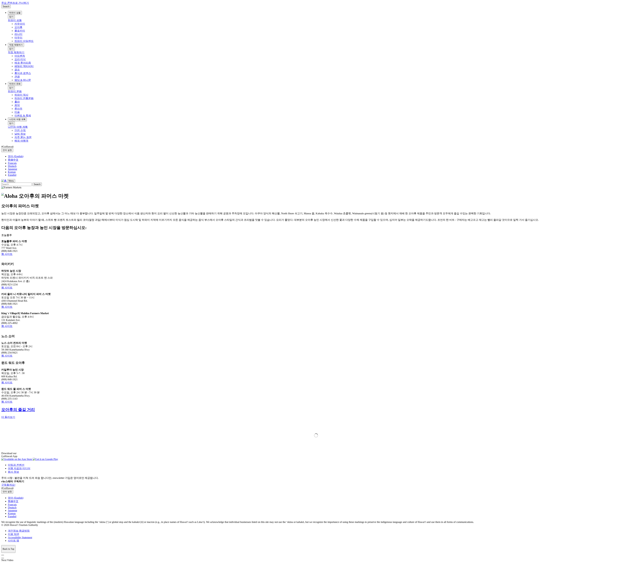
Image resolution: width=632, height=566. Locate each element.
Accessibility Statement (20, 537)
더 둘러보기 (8, 417)
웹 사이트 (7, 254)
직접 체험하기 (16, 45)
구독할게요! (8, 484)
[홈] (4, 180)
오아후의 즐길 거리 (18, 409)
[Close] (2, 555)
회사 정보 (13, 471)
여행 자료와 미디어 (19, 468)
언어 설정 (7, 150)
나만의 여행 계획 (17, 119)
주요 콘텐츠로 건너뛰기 (15, 2)
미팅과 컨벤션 (16, 465)
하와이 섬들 (15, 13)
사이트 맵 (13, 540)
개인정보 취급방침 (19, 530)
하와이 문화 (15, 84)
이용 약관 (13, 534)
